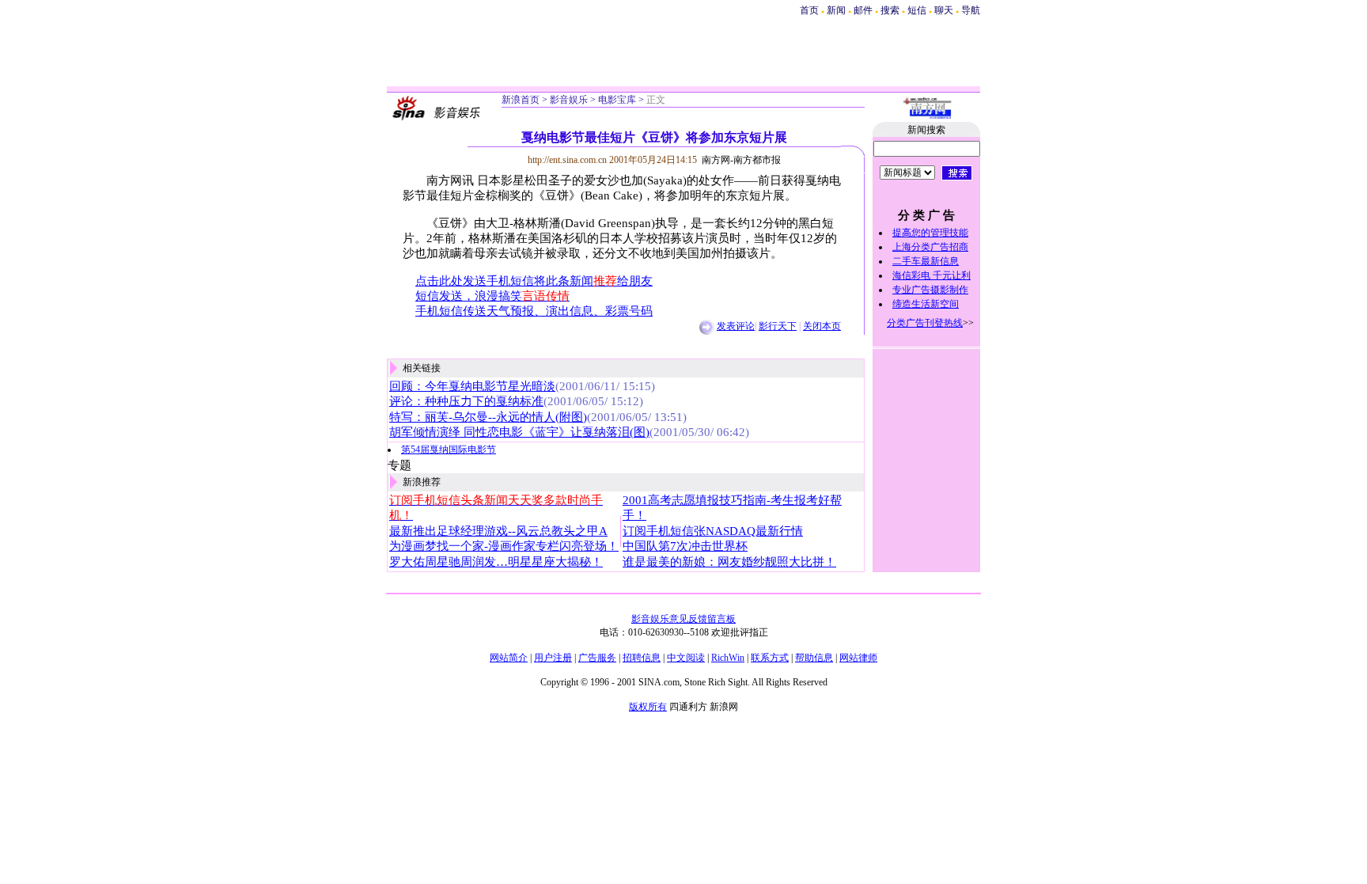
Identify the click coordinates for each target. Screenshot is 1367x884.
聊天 (943, 10)
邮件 (863, 10)
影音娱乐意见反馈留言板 (683, 618)
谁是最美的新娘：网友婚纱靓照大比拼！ (729, 562)
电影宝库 (617, 99)
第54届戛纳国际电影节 (448, 449)
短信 (916, 10)
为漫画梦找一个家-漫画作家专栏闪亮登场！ (504, 546)
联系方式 (770, 657)
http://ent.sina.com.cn (568, 159)
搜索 (891, 10)
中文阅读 (686, 657)
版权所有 (648, 706)
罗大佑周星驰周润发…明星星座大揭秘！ (496, 562)
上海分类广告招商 (930, 246)
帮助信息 (814, 657)
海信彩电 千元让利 (931, 275)
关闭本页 (822, 326)
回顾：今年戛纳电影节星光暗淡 (472, 386)
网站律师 (858, 657)
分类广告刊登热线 (925, 322)
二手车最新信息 (925, 261)
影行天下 (778, 326)
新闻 (836, 10)
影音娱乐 (569, 99)
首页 (809, 10)
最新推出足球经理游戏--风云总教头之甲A (498, 531)
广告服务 (597, 657)
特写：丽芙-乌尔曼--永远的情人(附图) (488, 417)
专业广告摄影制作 (930, 289)
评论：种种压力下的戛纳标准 (466, 401)
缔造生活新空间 (925, 303)
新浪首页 (521, 99)
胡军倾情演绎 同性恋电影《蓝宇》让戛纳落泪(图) (519, 432)
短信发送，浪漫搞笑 (492, 296)
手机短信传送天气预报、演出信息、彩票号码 (534, 311)
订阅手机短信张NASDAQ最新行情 (713, 531)
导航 (970, 10)
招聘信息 (642, 657)
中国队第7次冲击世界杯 (685, 546)
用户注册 (553, 657)
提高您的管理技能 (930, 232)
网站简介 (509, 657)
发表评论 (736, 326)
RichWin (727, 657)
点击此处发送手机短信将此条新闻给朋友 (534, 281)
